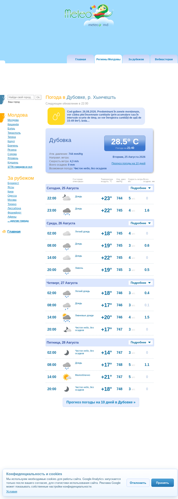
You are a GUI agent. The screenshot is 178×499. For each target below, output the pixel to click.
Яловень (13, 158)
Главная (14, 231)
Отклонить (138, 482)
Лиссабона (14, 208)
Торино (12, 204)
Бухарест (13, 183)
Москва (12, 199)
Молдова (13, 120)
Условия (11, 491)
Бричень (13, 145)
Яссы (11, 187)
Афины (12, 216)
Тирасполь (14, 132)
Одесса (12, 195)
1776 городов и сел (20, 166)
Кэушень (13, 162)
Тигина (12, 137)
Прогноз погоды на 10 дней (128, 163)
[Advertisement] (89, 446)
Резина (12, 149)
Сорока (12, 154)
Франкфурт (14, 212)
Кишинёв (13, 124)
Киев (10, 191)
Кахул (11, 141)
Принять (162, 482)
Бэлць (11, 128)
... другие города (18, 220)
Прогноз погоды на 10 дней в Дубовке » (100, 402)
